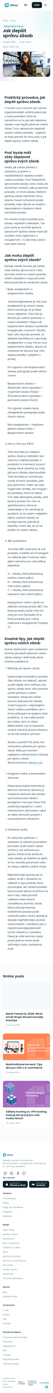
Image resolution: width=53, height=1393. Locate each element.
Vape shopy (8, 1229)
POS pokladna (9, 1198)
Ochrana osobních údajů (15, 1337)
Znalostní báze (10, 1296)
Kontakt (6, 1323)
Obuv (5, 1251)
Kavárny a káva (10, 1234)
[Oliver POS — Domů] (11, 5)
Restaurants (9, 1238)
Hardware (7, 1216)
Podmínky (8, 1341)
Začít (37, 5)
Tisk (5, 1319)
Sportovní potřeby (12, 1256)
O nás (6, 1310)
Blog (13, 20)
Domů (5, 20)
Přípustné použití (11, 1359)
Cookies (7, 1355)
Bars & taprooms (11, 1243)
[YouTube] (11, 1173)
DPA (5, 1350)
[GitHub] (24, 1173)
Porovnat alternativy (13, 1278)
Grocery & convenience (14, 1260)
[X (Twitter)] (5, 1173)
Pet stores (8, 1265)
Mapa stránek (21, 1382)
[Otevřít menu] (45, 5)
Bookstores (8, 1274)
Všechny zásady (11, 1363)
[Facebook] (17, 1173)
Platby (6, 1202)
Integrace (7, 1211)
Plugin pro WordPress (13, 1207)
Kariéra (6, 1314)
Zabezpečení (9, 1346)
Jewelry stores (10, 1269)
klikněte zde (35, 762)
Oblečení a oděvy (11, 1247)
